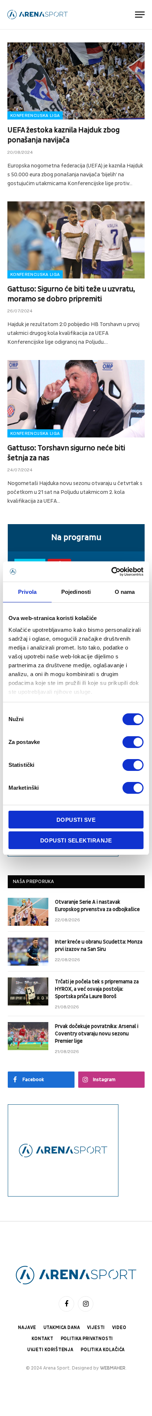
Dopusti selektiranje (76, 840)
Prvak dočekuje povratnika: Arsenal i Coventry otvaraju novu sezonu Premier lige (96, 1033)
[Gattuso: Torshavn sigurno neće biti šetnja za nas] (76, 398)
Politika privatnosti (87, 1338)
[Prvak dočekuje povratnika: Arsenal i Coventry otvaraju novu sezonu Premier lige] (28, 1036)
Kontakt (42, 1338)
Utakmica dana (62, 1327)
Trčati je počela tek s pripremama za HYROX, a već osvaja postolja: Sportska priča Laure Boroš (97, 989)
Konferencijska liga (35, 115)
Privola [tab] (27, 592)
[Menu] (140, 14)
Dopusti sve (76, 820)
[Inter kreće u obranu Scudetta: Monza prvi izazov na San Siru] (28, 952)
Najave (27, 1327)
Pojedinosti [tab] (76, 592)
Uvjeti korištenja (50, 1350)
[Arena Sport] (37, 14)
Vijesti (96, 1327)
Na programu (76, 537)
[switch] (133, 742)
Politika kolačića (103, 1350)
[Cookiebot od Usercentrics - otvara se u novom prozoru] (111, 572)
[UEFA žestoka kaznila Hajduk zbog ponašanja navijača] (76, 81)
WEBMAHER (112, 1368)
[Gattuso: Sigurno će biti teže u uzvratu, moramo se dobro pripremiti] (76, 239)
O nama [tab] (125, 592)
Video (119, 1327)
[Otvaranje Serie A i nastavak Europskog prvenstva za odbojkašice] (28, 912)
